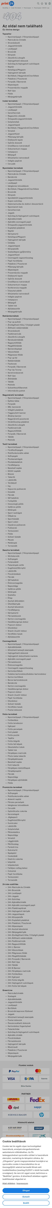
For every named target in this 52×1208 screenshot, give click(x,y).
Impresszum (22, 1183)
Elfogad (26, 1190)
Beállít (26, 1203)
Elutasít (26, 1197)
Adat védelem (9, 1183)
